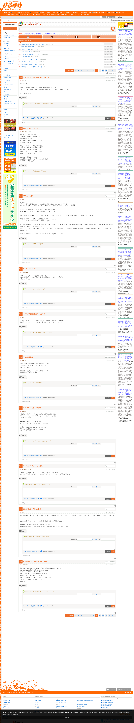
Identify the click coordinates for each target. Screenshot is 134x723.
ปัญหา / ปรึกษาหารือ (9, 61)
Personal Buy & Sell (61, 700)
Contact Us (6, 708)
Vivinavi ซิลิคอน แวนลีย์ (107, 702)
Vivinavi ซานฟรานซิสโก (107, 700)
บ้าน (5, 73)
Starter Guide (6, 702)
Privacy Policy (30, 692)
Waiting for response (9, 50)
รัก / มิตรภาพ (7, 89)
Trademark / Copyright (18, 692)
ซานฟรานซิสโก (17, 20)
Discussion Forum (82, 704)
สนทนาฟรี (6, 56)
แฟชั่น (5, 82)
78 (87, 70)
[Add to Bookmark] (22, 98)
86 (112, 70)
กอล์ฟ (5, 109)
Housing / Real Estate (61, 706)
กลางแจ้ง (6, 114)
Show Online (7, 37)
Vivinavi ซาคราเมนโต (106, 704)
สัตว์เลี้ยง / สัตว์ (7, 77)
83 (103, 70)
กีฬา (5, 107)
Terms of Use (6, 692)
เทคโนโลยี (6, 68)
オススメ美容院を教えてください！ (31, 54)
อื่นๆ (5, 116)
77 (84, 70)
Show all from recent (9, 35)
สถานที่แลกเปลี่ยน (9, 24)
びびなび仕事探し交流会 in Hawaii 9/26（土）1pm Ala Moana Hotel (37, 33)
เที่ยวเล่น (6, 96)
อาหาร (5, 70)
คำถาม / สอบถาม (8, 63)
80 (93, 70)
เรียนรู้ (5, 87)
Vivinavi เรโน (104, 707)
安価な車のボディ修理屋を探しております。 (33, 44)
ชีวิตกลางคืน (7, 92)
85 (109, 70)
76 (81, 70)
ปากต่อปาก (6, 94)
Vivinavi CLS (6, 700)
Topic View (6, 45)
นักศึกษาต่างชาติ (8, 101)
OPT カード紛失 (26, 49)
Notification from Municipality (85, 700)
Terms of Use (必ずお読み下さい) (32, 118)
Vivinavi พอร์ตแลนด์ (106, 705)
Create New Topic (9, 28)
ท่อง (5, 112)
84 (106, 70)
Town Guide (37, 700)
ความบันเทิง (7, 80)
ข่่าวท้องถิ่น (6, 58)
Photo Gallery (81, 706)
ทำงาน (5, 65)
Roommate (59, 708)
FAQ (4, 706)
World (3, 20)
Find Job (36, 708)
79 (90, 70)
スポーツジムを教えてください (30, 59)
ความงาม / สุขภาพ (8, 84)
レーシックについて (27, 51)
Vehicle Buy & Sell (61, 702)
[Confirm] (94, 106)
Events (36, 704)
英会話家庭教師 (26, 56)
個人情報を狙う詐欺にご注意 (29, 64)
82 (100, 70)
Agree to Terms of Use (49, 118)
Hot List (36, 702)
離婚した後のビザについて (29, 46)
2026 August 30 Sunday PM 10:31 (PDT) (122, 20)
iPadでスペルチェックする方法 (30, 62)
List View (6, 43)
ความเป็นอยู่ (7, 75)
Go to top (129, 692)
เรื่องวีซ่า (6, 99)
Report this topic (26, 122)
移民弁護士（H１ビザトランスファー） (32, 67)
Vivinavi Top (7, 138)
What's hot (6, 48)
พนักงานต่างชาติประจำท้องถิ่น (9, 104)
